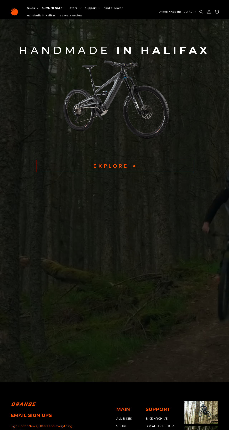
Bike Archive (157, 418)
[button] (32, 8)
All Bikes (124, 418)
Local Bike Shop (160, 426)
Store (121, 426)
